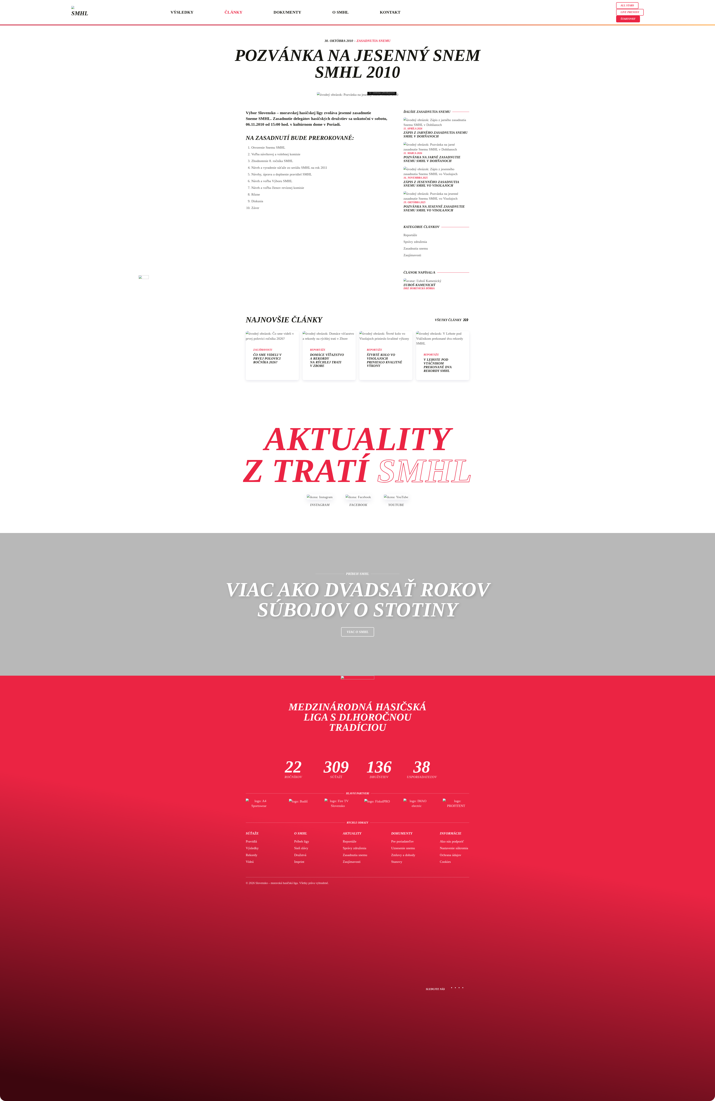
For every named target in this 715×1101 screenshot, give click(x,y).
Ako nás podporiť (452, 841)
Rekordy (251, 855)
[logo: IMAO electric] (416, 803)
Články (233, 12)
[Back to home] (79, 12)
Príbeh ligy (301, 841)
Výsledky (182, 12)
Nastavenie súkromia (454, 848)
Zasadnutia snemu (373, 41)
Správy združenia (415, 242)
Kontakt (390, 12)
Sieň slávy (301, 848)
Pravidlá (251, 841)
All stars (627, 5)
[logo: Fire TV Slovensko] (338, 803)
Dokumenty (287, 12)
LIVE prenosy (630, 12)
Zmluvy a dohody (403, 855)
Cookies (445, 862)
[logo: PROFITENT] (456, 803)
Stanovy (396, 862)
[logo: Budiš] (298, 803)
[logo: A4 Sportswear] (259, 803)
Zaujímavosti (412, 255)
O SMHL (340, 12)
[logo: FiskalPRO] (377, 803)
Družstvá (300, 855)
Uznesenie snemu (403, 848)
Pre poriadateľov (402, 841)
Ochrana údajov (450, 855)
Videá (250, 862)
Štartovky (628, 19)
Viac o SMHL (357, 632)
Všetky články (448, 320)
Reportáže (410, 235)
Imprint (299, 862)
